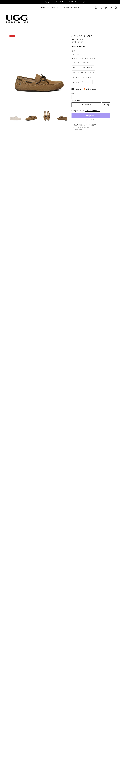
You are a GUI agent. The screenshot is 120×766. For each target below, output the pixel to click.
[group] (16, 115)
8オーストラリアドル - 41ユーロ (83, 67)
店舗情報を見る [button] (77, 129)
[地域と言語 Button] (106, 8)
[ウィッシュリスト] (111, 8)
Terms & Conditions (92, 111)
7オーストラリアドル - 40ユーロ (83, 62)
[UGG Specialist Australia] (17, 19)
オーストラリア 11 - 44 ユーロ (82, 82)
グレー (84, 54)
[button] (101, 8)
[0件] (116, 8)
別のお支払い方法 (90, 120)
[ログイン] (96, 8)
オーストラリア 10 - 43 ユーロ (82, 77)
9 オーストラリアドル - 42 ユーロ (83, 72)
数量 (73, 93)
